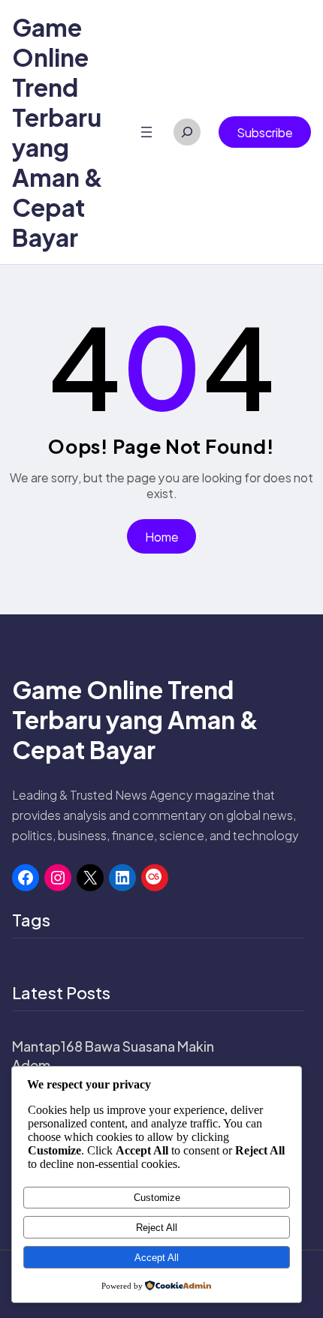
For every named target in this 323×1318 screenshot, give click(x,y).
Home (162, 537)
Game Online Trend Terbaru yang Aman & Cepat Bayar (57, 132)
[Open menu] (146, 132)
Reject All (156, 1227)
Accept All (156, 1257)
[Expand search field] (187, 132)
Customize (157, 1197)
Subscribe (265, 132)
